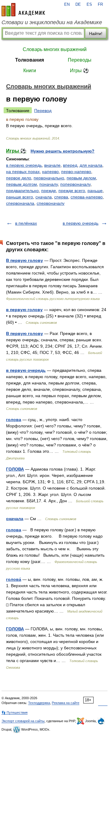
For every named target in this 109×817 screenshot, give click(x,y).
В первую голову (24, 260)
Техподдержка (39, 703)
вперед (70, 165)
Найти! (95, 33)
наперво (50, 171)
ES (89, 4)
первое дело (18, 177)
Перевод (42, 110)
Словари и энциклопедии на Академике (52, 22)
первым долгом (21, 184)
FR (100, 4)
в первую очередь (24, 165)
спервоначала (20, 203)
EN (67, 4)
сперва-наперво (87, 197)
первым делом (81, 177)
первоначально (49, 177)
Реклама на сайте (65, 703)
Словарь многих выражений (55, 49)
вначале (52, 165)
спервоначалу (50, 203)
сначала (43, 197)
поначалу (48, 184)
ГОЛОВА (15, 469)
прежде (48, 190)
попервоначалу (75, 184)
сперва (61, 197)
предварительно (22, 190)
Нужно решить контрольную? (62, 151)
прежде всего (71, 190)
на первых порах (23, 171)
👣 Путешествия (15, 712)
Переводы (79, 60)
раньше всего (19, 197)
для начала (91, 165)
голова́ (13, 579)
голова (13, 419)
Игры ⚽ (79, 70)
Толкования (29, 60)
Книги (29, 70)
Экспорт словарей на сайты (23, 721)
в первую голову (24, 309)
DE (78, 4)
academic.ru (23, 9)
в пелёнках (26, 223)
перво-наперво (76, 171)
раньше (95, 190)
